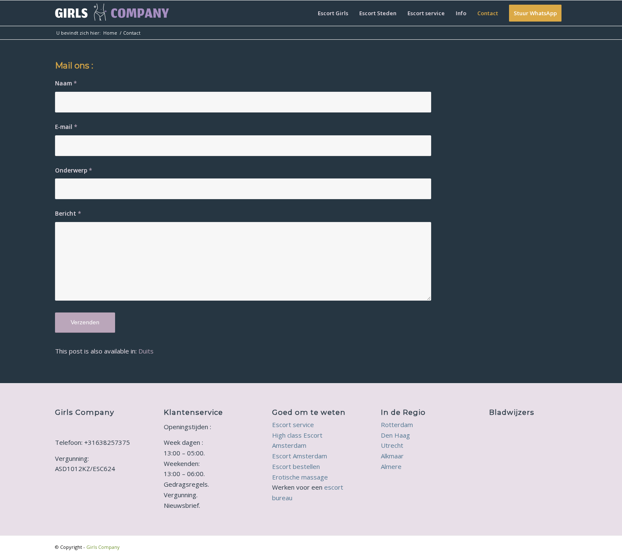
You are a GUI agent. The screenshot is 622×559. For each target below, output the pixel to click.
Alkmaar (392, 456)
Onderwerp (73, 170)
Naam (66, 83)
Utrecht (392, 445)
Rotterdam (397, 424)
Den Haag (395, 435)
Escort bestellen (296, 466)
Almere (391, 466)
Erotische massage (300, 477)
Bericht (68, 213)
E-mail (66, 127)
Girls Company (103, 547)
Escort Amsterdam (299, 456)
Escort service (293, 424)
